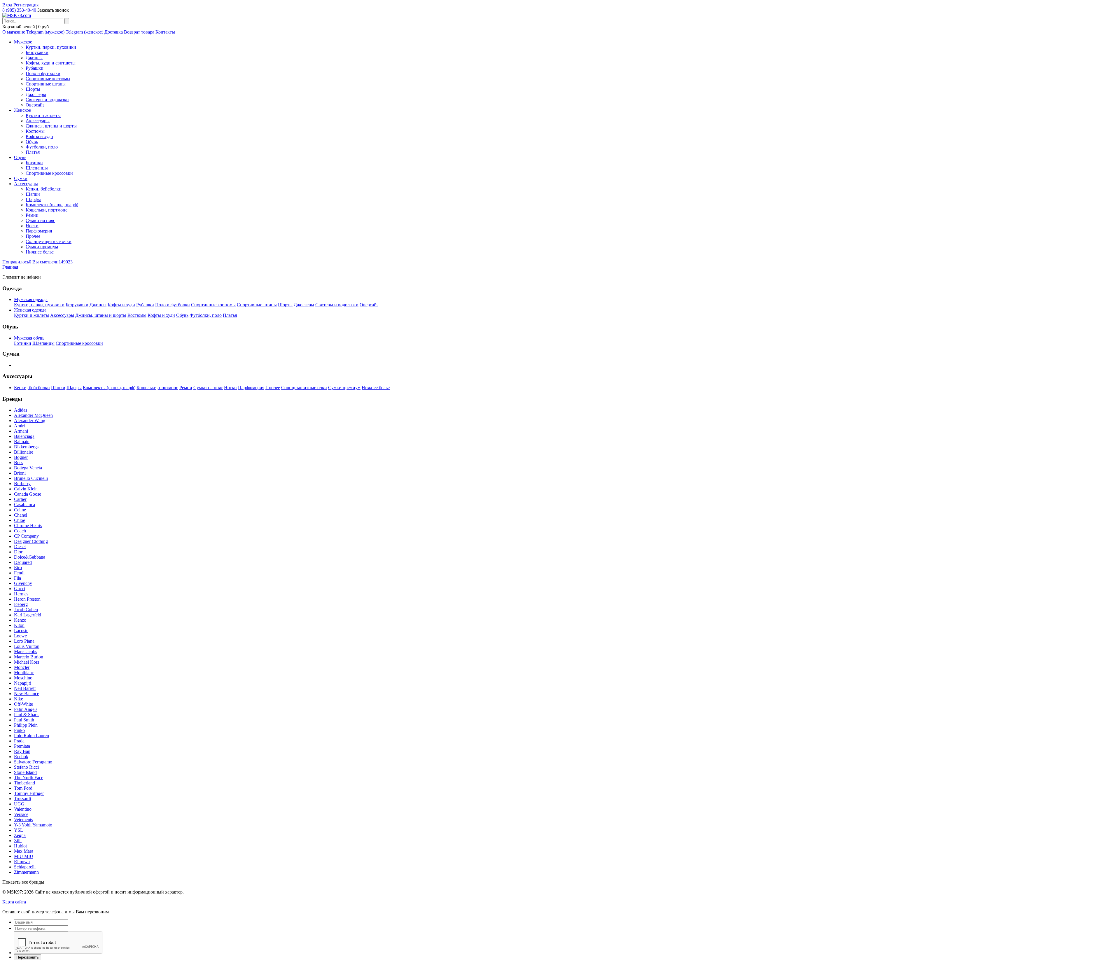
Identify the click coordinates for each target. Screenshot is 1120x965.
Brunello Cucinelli (31, 478)
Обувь (32, 141)
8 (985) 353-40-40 (19, 10)
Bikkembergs (26, 446)
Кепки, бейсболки (44, 188)
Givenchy (23, 583)
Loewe (20, 635)
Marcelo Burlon (28, 656)
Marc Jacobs (25, 651)
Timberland (24, 782)
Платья (33, 152)
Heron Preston (27, 599)
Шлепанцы (37, 167)
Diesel (20, 546)
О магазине (13, 31)
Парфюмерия (39, 230)
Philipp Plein (26, 725)
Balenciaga (24, 436)
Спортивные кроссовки (49, 173)
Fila (17, 578)
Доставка (113, 31)
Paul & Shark (26, 714)
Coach (20, 530)
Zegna (20, 835)
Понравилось (16, 261)
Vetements (23, 819)
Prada (19, 740)
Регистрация (25, 4)
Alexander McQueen (33, 415)
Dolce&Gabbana (29, 557)
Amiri (19, 425)
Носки (32, 225)
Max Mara (23, 851)
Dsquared (23, 562)
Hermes (21, 593)
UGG (19, 803)
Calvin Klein (26, 488)
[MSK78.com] (16, 15)
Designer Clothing (31, 541)
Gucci (19, 588)
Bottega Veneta (28, 467)
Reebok (21, 756)
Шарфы (33, 199)
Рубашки (34, 68)
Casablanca (24, 504)
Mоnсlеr (21, 667)
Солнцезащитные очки (48, 241)
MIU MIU (23, 856)
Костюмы (35, 131)
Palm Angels (25, 709)
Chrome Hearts (28, 525)
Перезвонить (27, 957)
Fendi (19, 572)
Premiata (22, 746)
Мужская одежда (31, 299)
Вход (7, 4)
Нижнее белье (40, 251)
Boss (18, 462)
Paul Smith (24, 719)
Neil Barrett (25, 688)
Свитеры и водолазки (47, 99)
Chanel (20, 515)
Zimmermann (26, 872)
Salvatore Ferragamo (33, 761)
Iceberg (21, 604)
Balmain (21, 441)
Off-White (23, 704)
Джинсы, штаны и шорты (51, 125)
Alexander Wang (29, 420)
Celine (20, 509)
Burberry (22, 483)
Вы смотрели (52, 261)
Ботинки (34, 162)
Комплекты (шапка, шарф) (52, 204)
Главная (10, 267)
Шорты (33, 89)
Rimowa (22, 861)
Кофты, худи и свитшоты (51, 62)
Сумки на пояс (40, 220)
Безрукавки (37, 52)
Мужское (23, 41)
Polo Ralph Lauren (31, 735)
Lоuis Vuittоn (26, 646)
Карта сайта (14, 901)
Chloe (19, 520)
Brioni (20, 473)
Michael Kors (26, 662)
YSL (18, 830)
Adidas (20, 410)
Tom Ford (23, 788)
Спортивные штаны (46, 83)
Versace (21, 814)
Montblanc (24, 672)
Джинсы (34, 57)
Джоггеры (36, 94)
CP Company (26, 536)
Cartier (20, 499)
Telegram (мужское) (45, 31)
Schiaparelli (25, 866)
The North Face (28, 777)
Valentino (23, 809)
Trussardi (22, 798)
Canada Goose (27, 494)
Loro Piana (24, 641)
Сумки (20, 178)
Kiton (19, 625)
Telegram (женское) (84, 31)
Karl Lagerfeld (27, 614)
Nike (18, 698)
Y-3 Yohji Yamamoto (33, 824)
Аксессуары (38, 120)
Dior (18, 551)
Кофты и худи (39, 136)
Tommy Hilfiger (29, 793)
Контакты (165, 31)
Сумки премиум (42, 246)
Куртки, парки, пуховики (51, 47)
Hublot (20, 845)
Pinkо (19, 730)
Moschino (23, 677)
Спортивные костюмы (48, 78)
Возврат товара (139, 31)
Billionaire (23, 452)
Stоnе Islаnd (25, 772)
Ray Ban (22, 751)
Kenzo (20, 620)
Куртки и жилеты (43, 115)
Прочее (33, 236)
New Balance (26, 693)
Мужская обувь (29, 337)
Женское (22, 110)
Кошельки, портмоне (46, 209)
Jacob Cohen (26, 609)
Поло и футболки (43, 73)
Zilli (18, 840)
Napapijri (22, 683)
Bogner (21, 457)
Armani (21, 431)
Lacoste (21, 630)
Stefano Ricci (26, 767)
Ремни (32, 215)
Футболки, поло (42, 146)
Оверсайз (35, 104)
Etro (18, 567)
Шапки (33, 194)
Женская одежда (30, 309)
